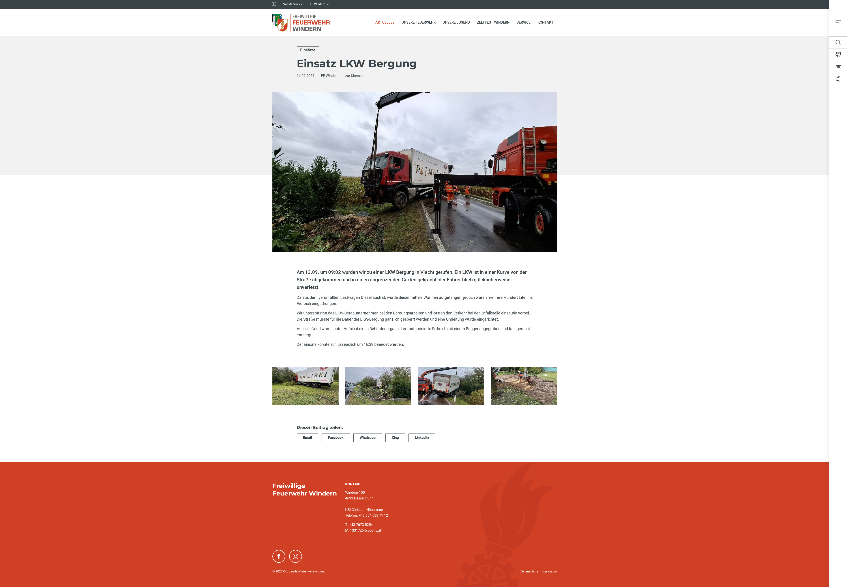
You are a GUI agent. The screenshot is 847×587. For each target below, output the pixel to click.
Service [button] (523, 22)
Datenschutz (529, 571)
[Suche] (838, 43)
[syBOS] (838, 67)
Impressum (549, 571)
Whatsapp (368, 438)
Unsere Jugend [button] (456, 22)
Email (307, 438)
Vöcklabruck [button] (291, 4)
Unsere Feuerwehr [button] (419, 22)
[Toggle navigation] (838, 22)
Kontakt (545, 22)
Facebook (336, 438)
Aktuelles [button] (385, 22)
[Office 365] (838, 79)
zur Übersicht (355, 76)
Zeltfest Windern (493, 22)
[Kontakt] (838, 55)
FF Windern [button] (318, 4)
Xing (395, 438)
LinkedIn (422, 438)
